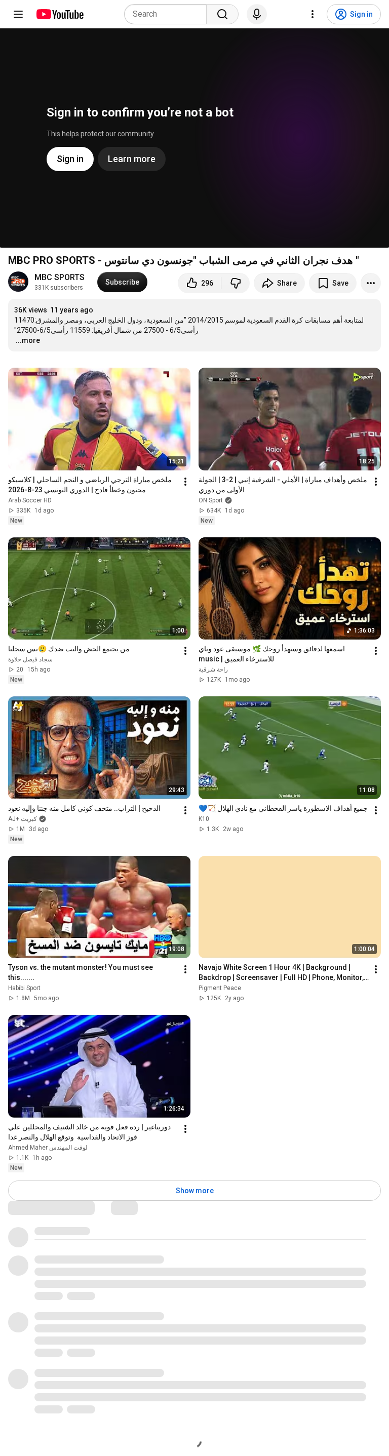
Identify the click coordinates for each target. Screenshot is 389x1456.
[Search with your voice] (257, 14)
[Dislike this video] (235, 283)
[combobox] (168, 14)
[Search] (222, 14)
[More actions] (371, 283)
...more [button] (28, 340)
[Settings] (312, 14)
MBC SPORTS (59, 277)
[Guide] (18, 14)
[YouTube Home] (59, 14)
